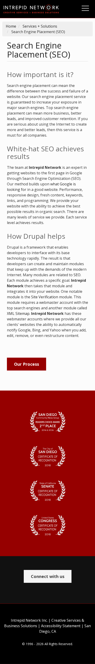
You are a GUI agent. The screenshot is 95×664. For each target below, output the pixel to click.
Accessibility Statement (60, 625)
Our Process (26, 364)
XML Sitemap (18, 313)
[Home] (38, 9)
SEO (77, 274)
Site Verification (44, 296)
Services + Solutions (40, 26)
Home (11, 26)
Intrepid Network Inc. (29, 620)
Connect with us (47, 576)
